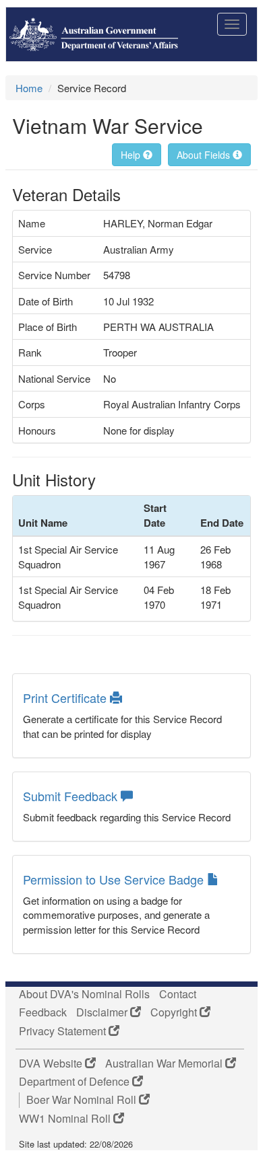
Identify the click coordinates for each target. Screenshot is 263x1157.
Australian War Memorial (165, 1063)
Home (29, 88)
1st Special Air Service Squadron (68, 556)
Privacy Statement (64, 1031)
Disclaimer (103, 1012)
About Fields (205, 154)
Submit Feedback (72, 796)
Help (132, 154)
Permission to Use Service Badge (115, 879)
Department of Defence (75, 1081)
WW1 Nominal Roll (66, 1118)
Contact (177, 994)
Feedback (43, 1012)
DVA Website (52, 1063)
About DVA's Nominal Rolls (84, 994)
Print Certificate (66, 697)
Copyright (175, 1012)
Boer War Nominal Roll (82, 1099)
